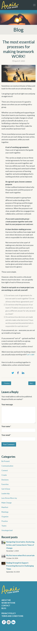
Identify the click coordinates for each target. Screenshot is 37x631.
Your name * (6, 426)
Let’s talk (30, 354)
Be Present (5, 461)
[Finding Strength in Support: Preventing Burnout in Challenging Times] (3, 563)
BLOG (3, 608)
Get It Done (5, 489)
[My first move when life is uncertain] (3, 556)
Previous (7, 383)
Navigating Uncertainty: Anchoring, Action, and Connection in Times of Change (20, 545)
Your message (7, 404)
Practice (4, 521)
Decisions (5, 480)
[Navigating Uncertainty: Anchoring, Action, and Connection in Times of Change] (3, 542)
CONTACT (5, 605)
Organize (4, 517)
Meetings (4, 512)
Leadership (5, 493)
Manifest (4, 507)
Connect (4, 470)
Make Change (6, 503)
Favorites (5, 484)
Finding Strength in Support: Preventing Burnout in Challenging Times (20, 566)
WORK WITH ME (8, 603)
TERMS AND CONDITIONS (12, 616)
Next (31, 383)
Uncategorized (7, 530)
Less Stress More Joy (9, 498)
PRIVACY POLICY (8, 613)
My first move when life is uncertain (20, 555)
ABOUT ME (6, 600)
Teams (3, 526)
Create (4, 475)
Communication (7, 466)
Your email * (6, 435)
